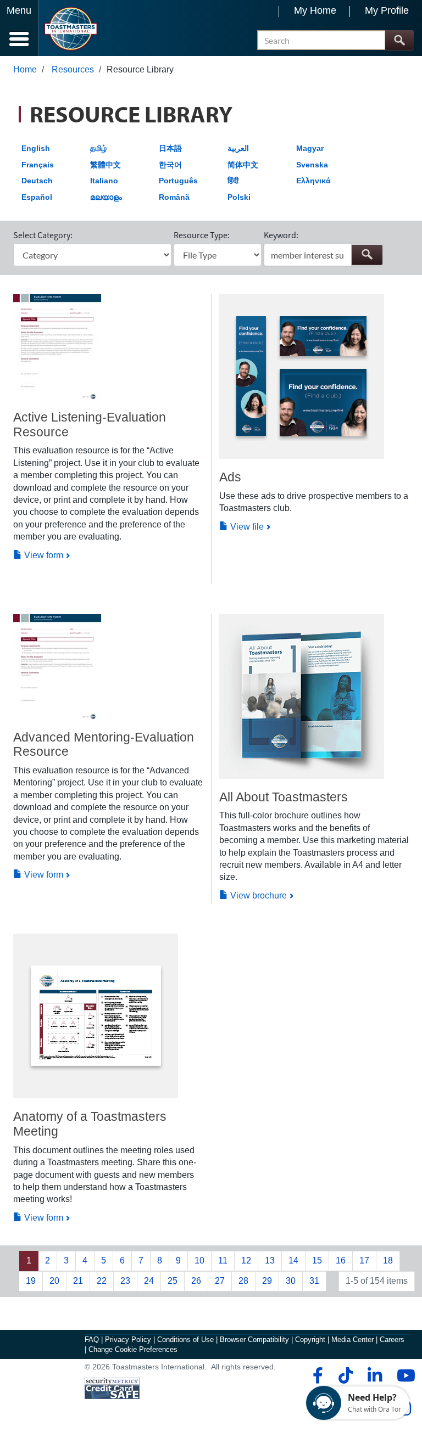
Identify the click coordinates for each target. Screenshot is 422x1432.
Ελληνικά (313, 180)
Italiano (104, 180)
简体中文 (242, 164)
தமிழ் (98, 148)
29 (267, 1280)
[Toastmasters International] (70, 29)
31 (314, 1280)
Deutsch (37, 180)
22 (102, 1280)
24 (149, 1280)
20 (54, 1280)
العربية (238, 148)
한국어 (170, 164)
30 (291, 1280)
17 (364, 1260)
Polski (239, 197)
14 (293, 1260)
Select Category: (43, 234)
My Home (315, 10)
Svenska (312, 164)
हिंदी (232, 180)
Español (36, 197)
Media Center (352, 1339)
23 (125, 1280)
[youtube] (403, 1375)
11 (222, 1260)
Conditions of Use (185, 1339)
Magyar (310, 148)
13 (270, 1260)
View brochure (257, 895)
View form (42, 555)
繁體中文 (105, 164)
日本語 (170, 148)
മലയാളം (106, 197)
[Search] (399, 40)
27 (220, 1280)
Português (178, 180)
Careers (392, 1339)
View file (246, 526)
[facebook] (316, 1375)
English (35, 148)
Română (174, 197)
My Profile (387, 10)
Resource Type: (202, 234)
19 (31, 1280)
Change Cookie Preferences (132, 1349)
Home (25, 69)
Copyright (310, 1339)
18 (388, 1260)
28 (243, 1280)
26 (196, 1280)
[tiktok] (345, 1375)
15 (317, 1260)
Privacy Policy (128, 1339)
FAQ (92, 1339)
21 (78, 1280)
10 (199, 1260)
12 (246, 1260)
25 (172, 1280)
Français (37, 164)
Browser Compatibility (254, 1339)
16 (341, 1260)
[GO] (366, 255)
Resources (73, 69)
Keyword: (281, 234)
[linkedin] (374, 1375)
